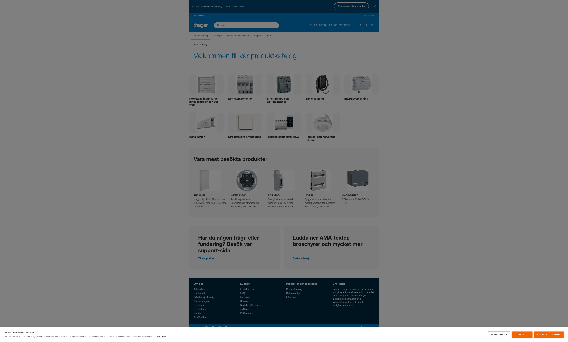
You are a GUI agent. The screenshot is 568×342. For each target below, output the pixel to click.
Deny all (522, 335)
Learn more (161, 337)
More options (499, 335)
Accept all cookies (549, 335)
